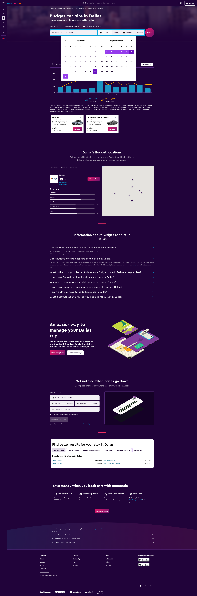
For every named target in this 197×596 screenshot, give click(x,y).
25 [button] (70, 71)
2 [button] (95, 52)
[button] (3, 3)
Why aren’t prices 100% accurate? (64, 542)
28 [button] (85, 71)
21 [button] (85, 66)
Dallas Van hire (57, 460)
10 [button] (65, 61)
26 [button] (75, 71)
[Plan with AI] (3, 27)
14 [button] (85, 61)
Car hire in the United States (65, 8)
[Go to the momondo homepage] (14, 3)
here (134, 265)
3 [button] (65, 56)
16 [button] (95, 61)
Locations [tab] (73, 168)
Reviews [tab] (64, 168)
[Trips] (3, 32)
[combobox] (56, 26)
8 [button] (90, 56)
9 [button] (95, 56)
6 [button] (80, 56)
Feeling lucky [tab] (138, 450)
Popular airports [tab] (73, 450)
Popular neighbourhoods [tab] (91, 450)
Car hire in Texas (79, 8)
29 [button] (90, 71)
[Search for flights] (3, 9)
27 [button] (80, 71)
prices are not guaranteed (94, 529)
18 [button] (70, 66)
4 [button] (70, 56)
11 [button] (70, 61)
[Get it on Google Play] (143, 560)
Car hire (52, 8)
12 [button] (75, 61)
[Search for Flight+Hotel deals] (3, 22)
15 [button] (90, 61)
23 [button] (95, 66)
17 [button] (65, 66)
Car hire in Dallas (91, 8)
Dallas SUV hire (57, 463)
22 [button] (90, 66)
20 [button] (80, 66)
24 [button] (65, 71)
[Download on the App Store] (143, 564)
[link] (77, 129)
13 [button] (80, 61)
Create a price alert (135, 500)
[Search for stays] (3, 14)
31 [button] (65, 76)
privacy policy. (86, 424)
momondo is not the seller (62, 535)
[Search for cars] (3, 18)
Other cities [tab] (108, 450)
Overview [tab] (54, 168)
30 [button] (95, 71)
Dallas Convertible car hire (111, 463)
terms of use (76, 424)
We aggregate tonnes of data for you (66, 538)
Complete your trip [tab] (123, 450)
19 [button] (75, 66)
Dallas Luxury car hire (109, 460)
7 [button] (85, 56)
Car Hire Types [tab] (59, 450)
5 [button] (75, 56)
